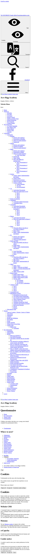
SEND (8, 334)
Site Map (6, 455)
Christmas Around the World (20, 302)
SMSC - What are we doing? (20, 267)
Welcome (9, 113)
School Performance (12, 388)
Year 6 (18, 197)
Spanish (12, 255)
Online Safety (10, 376)
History (12, 216)
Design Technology (15, 198)
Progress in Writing (18, 146)
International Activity (15, 293)
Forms (8, 321)
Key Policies (13, 370)
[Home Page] (9, 94)
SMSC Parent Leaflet (18, 271)
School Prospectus (11, 120)
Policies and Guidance (19, 137)
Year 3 (18, 193)
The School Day (8, 124)
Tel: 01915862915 (5, 15)
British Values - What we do (20, 276)
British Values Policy (18, 274)
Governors (9, 116)
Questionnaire (13, 385)
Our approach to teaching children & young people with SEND (19, 342)
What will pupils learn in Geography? (19, 208)
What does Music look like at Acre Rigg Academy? (20, 228)
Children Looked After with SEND (19, 360)
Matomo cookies (9, 524)
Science (12, 174)
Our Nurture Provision (15, 364)
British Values (13, 273)
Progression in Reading (19, 139)
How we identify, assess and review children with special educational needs (20, 349)
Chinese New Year (18, 300)
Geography (13, 204)
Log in (5, 394)
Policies (15, 308)
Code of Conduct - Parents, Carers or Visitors (18, 312)
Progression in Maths (18, 152)
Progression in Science (19, 180)
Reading (12, 136)
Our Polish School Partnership (21, 296)
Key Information (8, 329)
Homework (16, 142)
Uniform (9, 316)
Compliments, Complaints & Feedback (20, 369)
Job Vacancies (10, 121)
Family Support (11, 322)
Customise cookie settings (19, 488)
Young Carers (10, 382)
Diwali (15, 306)
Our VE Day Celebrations (23, 283)
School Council (11, 117)
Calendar (9, 132)
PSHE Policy (16, 245)
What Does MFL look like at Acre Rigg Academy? (20, 257)
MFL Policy (16, 260)
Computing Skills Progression (20, 201)
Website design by (11, 467)
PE (11, 235)
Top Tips (19, 185)
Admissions (10, 331)
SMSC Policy (16, 265)
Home (5, 110)
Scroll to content (5, 1)
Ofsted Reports (11, 380)
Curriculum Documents (19, 190)
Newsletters (10, 319)
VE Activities (20, 281)
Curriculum (7, 133)
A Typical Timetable (12, 126)
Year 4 (18, 194)
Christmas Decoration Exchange (21, 303)
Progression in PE (17, 238)
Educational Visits (11, 309)
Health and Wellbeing (12, 318)
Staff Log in (7, 463)
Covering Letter (14, 383)
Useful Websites (21, 184)
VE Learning (20, 280)
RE (11, 249)
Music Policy (16, 231)
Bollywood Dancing (18, 305)
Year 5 (18, 196)
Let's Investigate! (21, 187)
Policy (15, 254)
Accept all (9, 488)
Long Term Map (17, 251)
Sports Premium (11, 379)
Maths (11, 149)
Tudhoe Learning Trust (13, 118)
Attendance (10, 315)
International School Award (20, 295)
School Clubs (10, 130)
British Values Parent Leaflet (20, 277)
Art (11, 188)
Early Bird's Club (11, 127)
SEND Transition (14, 362)
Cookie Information (12, 460)
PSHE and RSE (14, 241)
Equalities (9, 373)
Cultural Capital (14, 284)
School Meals (10, 129)
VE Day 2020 (16, 279)
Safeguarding (10, 332)
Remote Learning (11, 389)
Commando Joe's (14, 292)
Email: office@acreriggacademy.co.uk (19, 15)
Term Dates (10, 313)
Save (14, 552)
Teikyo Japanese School (19, 299)
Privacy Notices (11, 391)
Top (2, 470)
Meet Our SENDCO (15, 335)
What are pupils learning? (19, 140)
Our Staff (9, 114)
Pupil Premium (10, 378)
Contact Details (11, 123)
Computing (13, 200)
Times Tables (16, 158)
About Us (6, 111)
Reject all (3, 488)
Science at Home (17, 182)
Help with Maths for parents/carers (18, 160)
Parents (5, 311)
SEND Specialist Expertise (17, 363)
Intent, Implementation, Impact (21, 252)
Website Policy (10, 461)
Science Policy (17, 178)
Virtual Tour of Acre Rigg (13, 324)
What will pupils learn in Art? (20, 191)
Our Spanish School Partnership (21, 297)
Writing (12, 143)
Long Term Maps (21, 155)
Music (11, 226)
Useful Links (10, 325)
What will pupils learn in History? (21, 219)
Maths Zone (13, 327)
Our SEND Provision (15, 337)
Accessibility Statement (13, 458)
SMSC (12, 264)
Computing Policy (17, 203)
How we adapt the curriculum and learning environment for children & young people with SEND (19, 346)
